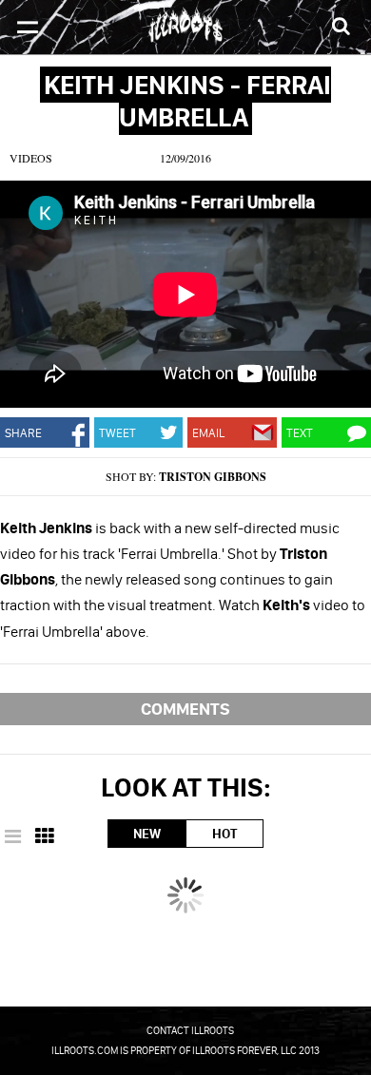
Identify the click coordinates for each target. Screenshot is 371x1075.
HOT (224, 833)
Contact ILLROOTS (190, 1030)
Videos (31, 157)
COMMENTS (185, 709)
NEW (147, 833)
